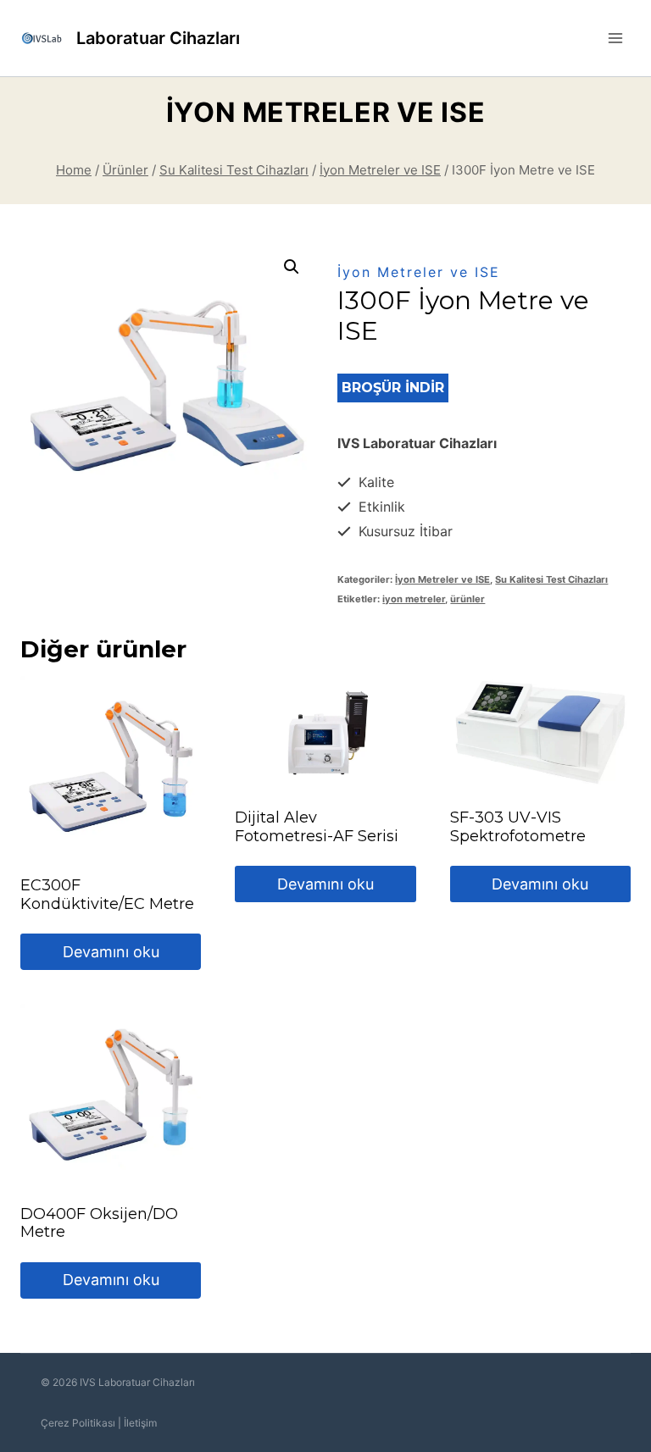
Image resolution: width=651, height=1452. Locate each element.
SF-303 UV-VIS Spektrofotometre (518, 826)
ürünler (467, 599)
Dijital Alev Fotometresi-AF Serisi (316, 826)
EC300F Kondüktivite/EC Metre (107, 894)
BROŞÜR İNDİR (393, 388)
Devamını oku (111, 952)
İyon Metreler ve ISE (325, 112)
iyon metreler (413, 599)
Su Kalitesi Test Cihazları (551, 579)
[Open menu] (615, 38)
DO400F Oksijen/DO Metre (99, 1223)
